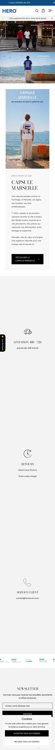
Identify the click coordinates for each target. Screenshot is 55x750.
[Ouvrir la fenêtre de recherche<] (37, 10)
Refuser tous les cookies (26, 742)
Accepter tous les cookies (27, 733)
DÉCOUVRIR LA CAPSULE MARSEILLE (25, 259)
